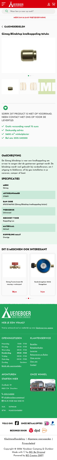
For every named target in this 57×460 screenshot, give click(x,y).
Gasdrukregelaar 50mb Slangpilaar (42, 283)
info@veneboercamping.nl (14, 397)
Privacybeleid (28, 443)
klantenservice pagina (44, 328)
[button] (49, 4)
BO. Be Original (37, 452)
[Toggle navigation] (3, 4)
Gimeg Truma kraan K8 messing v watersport (14, 283)
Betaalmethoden (36, 348)
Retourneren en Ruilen (39, 355)
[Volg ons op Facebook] (17, 423)
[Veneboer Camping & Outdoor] (16, 4)
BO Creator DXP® (35, 455)
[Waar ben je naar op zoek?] (6, 11)
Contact (33, 365)
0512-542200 (9, 394)
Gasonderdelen (14, 26)
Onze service (35, 358)
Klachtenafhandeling (14, 439)
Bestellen (33, 344)
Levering (33, 351)
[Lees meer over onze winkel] (42, 385)
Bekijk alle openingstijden (11, 366)
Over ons (33, 361)
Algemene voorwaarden (39, 439)
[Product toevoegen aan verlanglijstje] (5, 108)
